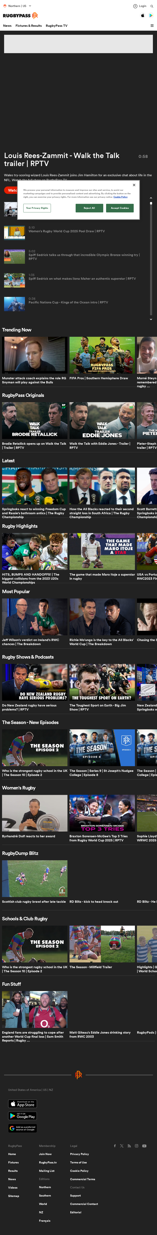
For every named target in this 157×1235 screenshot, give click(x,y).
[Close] (134, 185)
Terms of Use (78, 1162)
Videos (12, 1188)
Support (75, 1195)
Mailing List (46, 1171)
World (43, 1204)
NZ (41, 1212)
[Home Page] (20, 15)
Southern (45, 1195)
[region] (78, 200)
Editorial (75, 1212)
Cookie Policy (79, 1171)
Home (12, 1154)
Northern (45, 1187)
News (7, 26)
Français (44, 1221)
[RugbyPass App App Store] (78, 1104)
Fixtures (13, 1162)
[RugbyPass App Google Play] (78, 1116)
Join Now (45, 1154)
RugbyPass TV (56, 26)
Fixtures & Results (29, 26)
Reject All (89, 208)
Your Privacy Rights (37, 208)
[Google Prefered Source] (78, 1129)
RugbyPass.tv (48, 1162)
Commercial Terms (82, 1179)
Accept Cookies (120, 208)
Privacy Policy (79, 1154)
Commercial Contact (84, 1204)
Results (13, 1171)
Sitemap (13, 1196)
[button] (152, 25)
